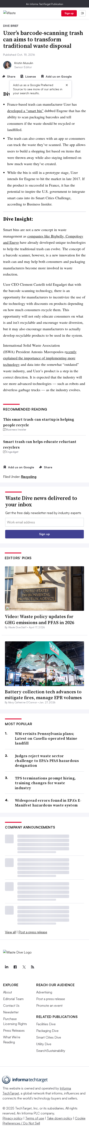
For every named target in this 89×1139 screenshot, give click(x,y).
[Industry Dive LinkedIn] (6, 967)
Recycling (28, 477)
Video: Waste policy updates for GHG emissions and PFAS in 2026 (39, 619)
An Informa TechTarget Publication (44, 4)
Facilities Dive (46, 1024)
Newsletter (11, 1012)
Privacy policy (12, 1118)
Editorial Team (13, 999)
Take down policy (59, 1118)
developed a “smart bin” (25, 110)
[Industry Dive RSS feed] (32, 967)
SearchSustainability (50, 1051)
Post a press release (32, 932)
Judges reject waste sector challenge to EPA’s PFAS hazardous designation (47, 760)
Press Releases (14, 1030)
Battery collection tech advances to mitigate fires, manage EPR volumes (43, 695)
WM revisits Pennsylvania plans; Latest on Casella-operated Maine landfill (46, 738)
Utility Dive (43, 1044)
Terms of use (34, 1118)
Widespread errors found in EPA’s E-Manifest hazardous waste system (48, 803)
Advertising (44, 992)
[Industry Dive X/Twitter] (23, 967)
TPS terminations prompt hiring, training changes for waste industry (45, 783)
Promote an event (49, 1005)
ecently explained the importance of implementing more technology (40, 358)
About (7, 992)
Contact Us (11, 1005)
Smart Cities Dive (48, 1037)
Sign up (69, 13)
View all (10, 932)
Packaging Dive (47, 1031)
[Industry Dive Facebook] (15, 967)
